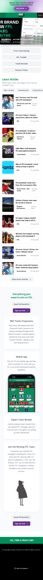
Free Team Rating (21, 51)
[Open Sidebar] (40, 15)
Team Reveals (21, 63)
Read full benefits (21, 304)
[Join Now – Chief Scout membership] (21, 6)
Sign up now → (21, 310)
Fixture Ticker (21, 70)
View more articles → (21, 279)
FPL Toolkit (21, 57)
